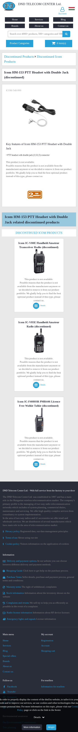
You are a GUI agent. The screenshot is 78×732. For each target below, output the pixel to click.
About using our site (20, 537)
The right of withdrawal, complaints (31, 586)
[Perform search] (66, 34)
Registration (47, 640)
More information (32, 727)
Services (39, 19)
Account (45, 645)
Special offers (9, 656)
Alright (51, 727)
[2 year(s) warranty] (35, 191)
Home (15, 19)
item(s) (61, 43)
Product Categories (19, 43)
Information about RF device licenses (38, 612)
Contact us (63, 25)
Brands (14, 25)
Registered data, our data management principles (35, 531)
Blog (63, 19)
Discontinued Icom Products (39, 232)
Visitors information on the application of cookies (36, 543)
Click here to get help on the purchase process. (37, 570)
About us (38, 25)
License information (31, 619)
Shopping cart (48, 650)
